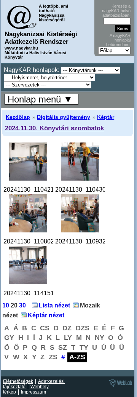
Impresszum (33, 392)
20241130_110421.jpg (33, 189)
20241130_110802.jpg (33, 241)
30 (22, 305)
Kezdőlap (18, 117)
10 (5, 305)
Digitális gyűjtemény (63, 117)
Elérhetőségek (18, 381)
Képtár (105, 117)
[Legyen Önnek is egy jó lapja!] (119, 386)
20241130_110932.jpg (85, 241)
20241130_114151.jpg (33, 293)
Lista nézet (54, 305)
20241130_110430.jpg (85, 189)
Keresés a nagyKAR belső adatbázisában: (116, 11)
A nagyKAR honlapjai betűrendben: (118, 40)
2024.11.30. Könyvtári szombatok (54, 128)
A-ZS (77, 357)
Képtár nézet (46, 315)
